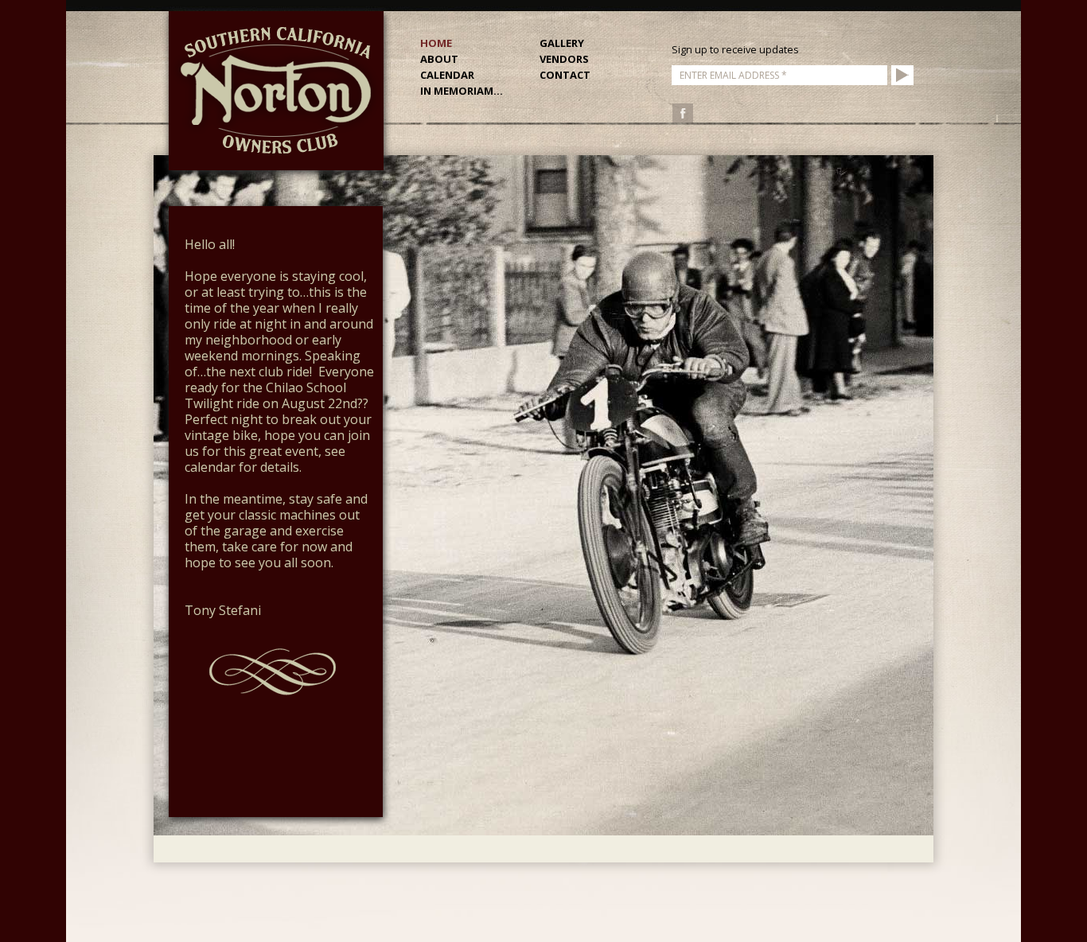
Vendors (564, 59)
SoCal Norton (276, 90)
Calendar (447, 75)
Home (436, 43)
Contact (565, 75)
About (439, 59)
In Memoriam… (461, 91)
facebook (682, 113)
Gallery (562, 43)
